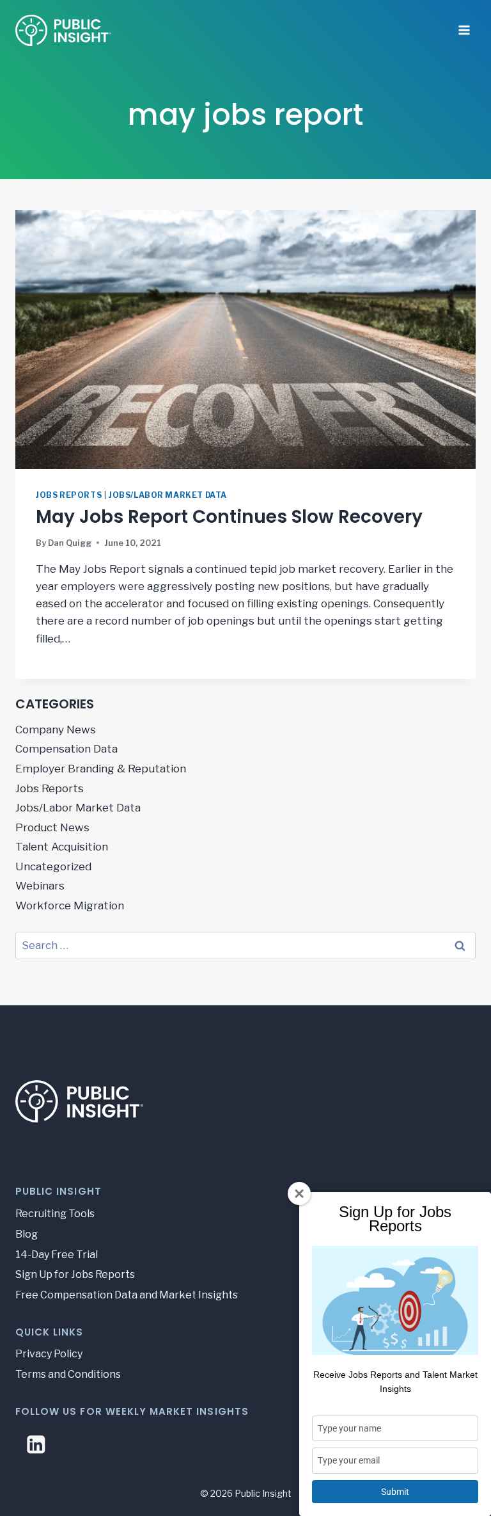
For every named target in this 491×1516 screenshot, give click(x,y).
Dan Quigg (69, 543)
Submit (395, 1492)
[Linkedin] (36, 1444)
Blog (26, 1234)
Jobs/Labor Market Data (168, 495)
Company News (55, 729)
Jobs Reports (69, 495)
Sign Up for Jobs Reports (75, 1274)
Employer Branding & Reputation (100, 768)
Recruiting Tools (55, 1214)
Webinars (40, 885)
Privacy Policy (48, 1354)
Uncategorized (53, 866)
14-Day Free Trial (56, 1255)
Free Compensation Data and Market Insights (126, 1295)
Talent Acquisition (61, 846)
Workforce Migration (69, 905)
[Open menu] (464, 25)
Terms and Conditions (68, 1374)
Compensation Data (66, 748)
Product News (52, 827)
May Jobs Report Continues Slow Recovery (229, 516)
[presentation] (245, 339)
